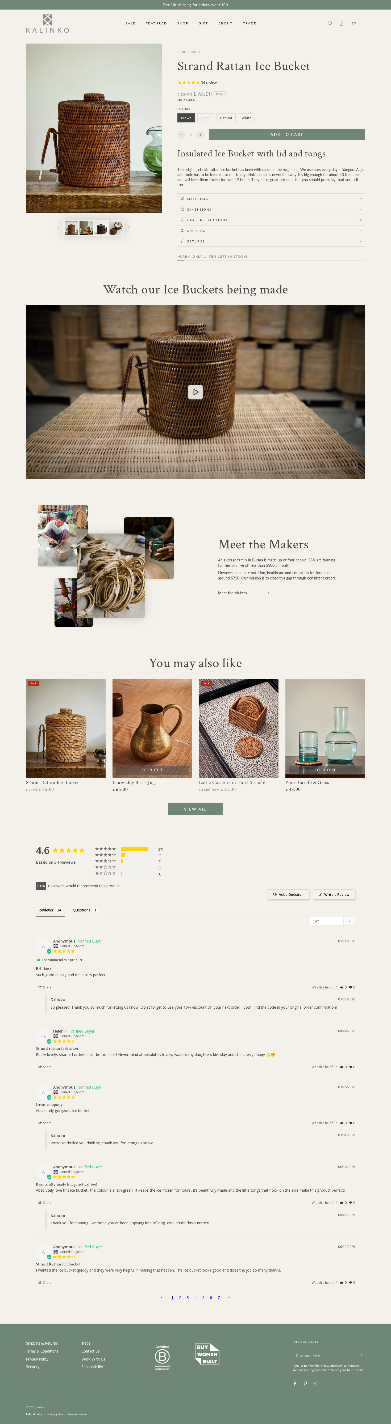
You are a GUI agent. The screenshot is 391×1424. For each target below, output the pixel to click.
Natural (228, 119)
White (248, 119)
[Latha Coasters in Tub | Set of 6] (239, 728)
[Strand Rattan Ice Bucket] (66, 728)
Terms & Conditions (42, 1351)
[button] (330, 23)
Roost (193, 52)
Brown (188, 119)
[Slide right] (129, 228)
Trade (85, 1343)
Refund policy (34, 1414)
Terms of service (77, 1414)
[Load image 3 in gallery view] (86, 228)
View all (195, 809)
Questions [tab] (81, 910)
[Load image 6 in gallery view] (101, 228)
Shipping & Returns (42, 1343)
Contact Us (90, 1351)
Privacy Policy (37, 1359)
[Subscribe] (362, 1355)
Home (181, 52)
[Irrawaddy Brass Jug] (152, 728)
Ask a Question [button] (291, 894)
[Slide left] (58, 228)
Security (32, 1367)
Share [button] (47, 987)
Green (207, 119)
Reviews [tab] (46, 910)
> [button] (229, 1297)
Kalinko (41, 1407)
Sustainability (92, 1367)
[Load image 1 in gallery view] (71, 228)
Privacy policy (55, 1414)
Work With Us (93, 1359)
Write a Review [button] (337, 894)
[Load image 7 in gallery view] (116, 228)
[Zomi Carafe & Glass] (325, 728)
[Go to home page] (47, 23)
